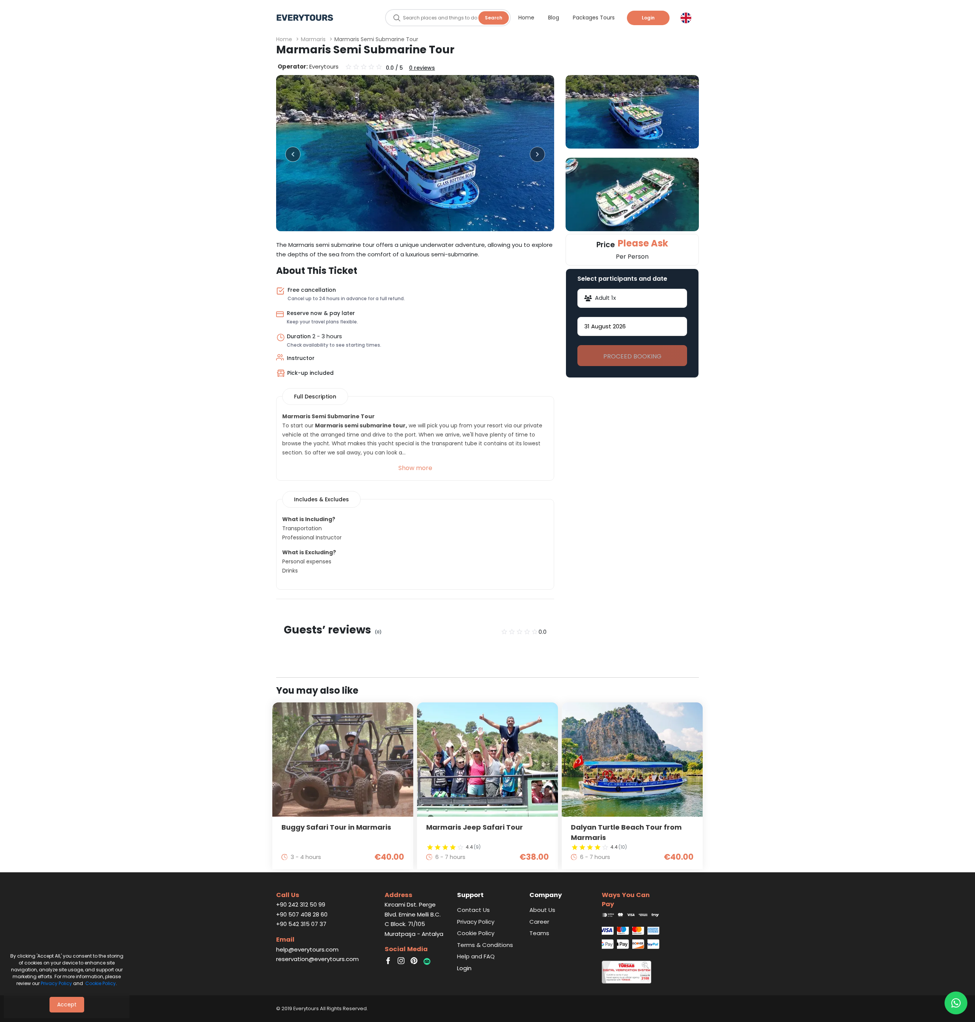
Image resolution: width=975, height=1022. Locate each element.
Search (493, 17)
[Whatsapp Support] (956, 1003)
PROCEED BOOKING (632, 356)
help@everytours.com (307, 949)
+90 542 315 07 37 (301, 924)
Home (284, 39)
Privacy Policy (56, 983)
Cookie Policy (100, 983)
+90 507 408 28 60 (302, 914)
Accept (67, 1004)
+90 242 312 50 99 (300, 904)
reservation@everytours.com (317, 959)
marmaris (313, 39)
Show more (415, 468)
